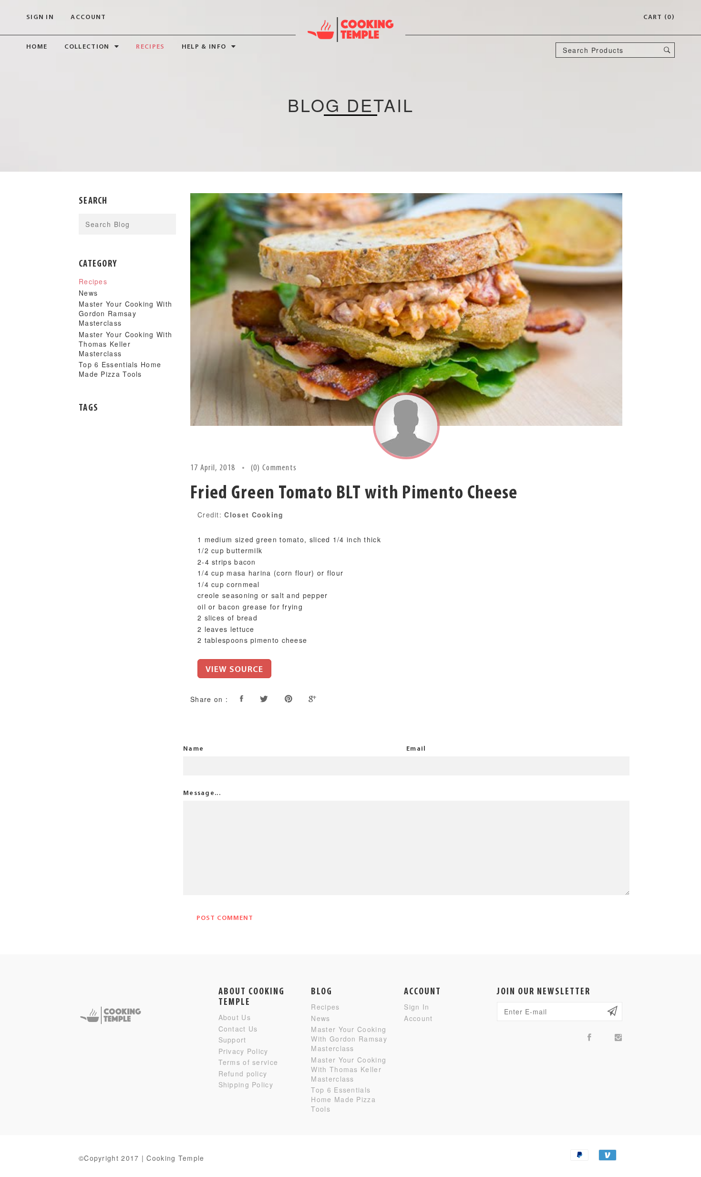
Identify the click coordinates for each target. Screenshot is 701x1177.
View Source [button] (234, 670)
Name (193, 749)
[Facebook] (590, 1037)
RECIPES (150, 47)
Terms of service (248, 1062)
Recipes (93, 281)
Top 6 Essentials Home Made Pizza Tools (120, 369)
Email (416, 749)
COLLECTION (87, 47)
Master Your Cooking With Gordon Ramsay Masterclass (125, 313)
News (88, 293)
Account (88, 17)
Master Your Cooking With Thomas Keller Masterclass (125, 344)
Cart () (659, 17)
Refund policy (243, 1073)
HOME (36, 47)
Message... (202, 793)
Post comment (224, 918)
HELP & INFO (204, 47)
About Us (234, 1017)
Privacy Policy (243, 1051)
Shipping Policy (246, 1084)
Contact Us (238, 1028)
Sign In (40, 17)
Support (232, 1039)
